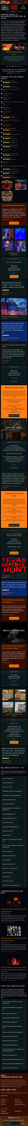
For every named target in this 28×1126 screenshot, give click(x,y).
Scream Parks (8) (7, 872)
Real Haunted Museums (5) (10, 1045)
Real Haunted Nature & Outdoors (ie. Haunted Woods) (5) (13, 1050)
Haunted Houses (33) (8, 804)
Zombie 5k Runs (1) (8, 881)
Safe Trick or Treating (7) (9, 868)
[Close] (26, 1117)
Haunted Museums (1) (8, 814)
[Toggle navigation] (25, 2)
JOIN (22, 1123)
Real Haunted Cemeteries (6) (10, 1018)
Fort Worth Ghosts (7, 93)
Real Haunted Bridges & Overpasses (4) (12, 1008)
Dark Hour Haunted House (14, 52)
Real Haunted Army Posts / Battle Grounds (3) (12, 1002)
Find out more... (16, 73)
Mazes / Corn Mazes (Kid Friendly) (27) (12, 840)
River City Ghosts (7, 124)
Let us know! (4, 1095)
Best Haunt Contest (20, 1104)
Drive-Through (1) (7, 778)
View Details (14, 381)
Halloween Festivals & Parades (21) (12, 791)
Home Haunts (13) (7, 831)
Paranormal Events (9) (9, 855)
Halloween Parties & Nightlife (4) (11, 795)
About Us (17, 1099)
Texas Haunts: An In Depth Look (8, 922)
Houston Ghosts (7, 149)
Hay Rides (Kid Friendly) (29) (10, 827)
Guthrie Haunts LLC (7, 157)
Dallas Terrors (6, 161)
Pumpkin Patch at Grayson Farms (11, 89)
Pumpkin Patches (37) (8, 864)
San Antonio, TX (14, 430)
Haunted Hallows (7, 132)
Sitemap (3, 1102)
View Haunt (14, 276)
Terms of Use (18, 1102)
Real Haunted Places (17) (9, 1055)
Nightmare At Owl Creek (9, 81)
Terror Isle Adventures (8, 176)
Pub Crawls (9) (6, 860)
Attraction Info (14, 415)
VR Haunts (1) (6, 877)
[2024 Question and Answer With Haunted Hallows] (14, 930)
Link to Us (3, 1104)
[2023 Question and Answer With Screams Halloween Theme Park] (14, 959)
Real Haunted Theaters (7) (10, 1068)
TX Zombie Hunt (7, 85)
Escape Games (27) (8, 783)
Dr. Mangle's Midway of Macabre (11, 145)
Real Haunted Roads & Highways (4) (12, 1063)
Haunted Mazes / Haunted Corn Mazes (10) (11, 809)
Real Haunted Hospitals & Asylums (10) (12, 1027)
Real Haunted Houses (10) (10, 1036)
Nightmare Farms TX (8, 136)
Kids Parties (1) (6, 835)
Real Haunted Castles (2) (9, 1013)
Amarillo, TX (14, 633)
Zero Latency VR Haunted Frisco (11, 120)
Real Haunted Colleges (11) (10, 1022)
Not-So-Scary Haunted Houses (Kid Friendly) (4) (12, 846)
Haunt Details (14, 223)
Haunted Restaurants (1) (9, 818)
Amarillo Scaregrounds (8, 116)
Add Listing (18, 1111)
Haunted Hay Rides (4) (9, 799)
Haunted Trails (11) (7, 822)
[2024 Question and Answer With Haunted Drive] (14, 901)
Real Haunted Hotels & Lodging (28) (12, 1032)
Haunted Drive (6, 107)
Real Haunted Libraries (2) (9, 1040)
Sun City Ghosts (7, 111)
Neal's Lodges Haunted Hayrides (11, 171)
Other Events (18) (7, 851)
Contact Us (4, 1099)
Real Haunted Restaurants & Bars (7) (13, 1059)
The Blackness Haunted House (10, 141)
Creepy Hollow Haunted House (10, 153)
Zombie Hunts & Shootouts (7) (11, 885)
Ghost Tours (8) (7, 787)
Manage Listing (5, 1113)
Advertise (3, 1111)
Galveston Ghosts (7, 97)
